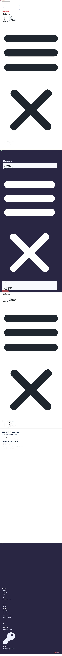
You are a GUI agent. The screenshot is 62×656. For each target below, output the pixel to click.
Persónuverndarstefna (57, 652)
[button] (31, 81)
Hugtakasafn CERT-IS (12, 19)
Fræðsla (10, 17)
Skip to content (2, 0)
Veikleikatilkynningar (12, 20)
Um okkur (4, 13)
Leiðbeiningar (5, 21)
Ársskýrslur (11, 18)
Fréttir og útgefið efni (6, 14)
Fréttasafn (10, 16)
